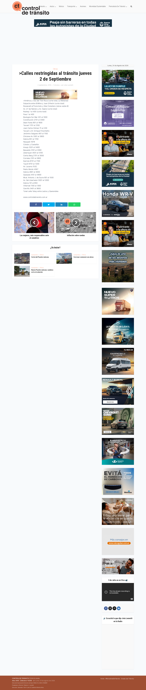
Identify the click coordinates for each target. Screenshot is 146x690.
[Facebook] (106, 608)
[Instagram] (114, 608)
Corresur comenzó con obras (84, 257)
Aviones (83, 6)
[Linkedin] (119, 608)
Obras (55, 69)
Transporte (71, 6)
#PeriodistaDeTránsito (112, 678)
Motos (61, 6)
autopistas (34, 255)
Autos (52, 6)
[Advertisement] (73, 45)
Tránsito (42, 6)
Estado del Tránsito (127, 678)
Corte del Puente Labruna (40, 257)
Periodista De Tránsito (117, 6)
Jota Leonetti (68, 85)
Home (102, 678)
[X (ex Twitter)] (110, 608)
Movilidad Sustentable (97, 6)
